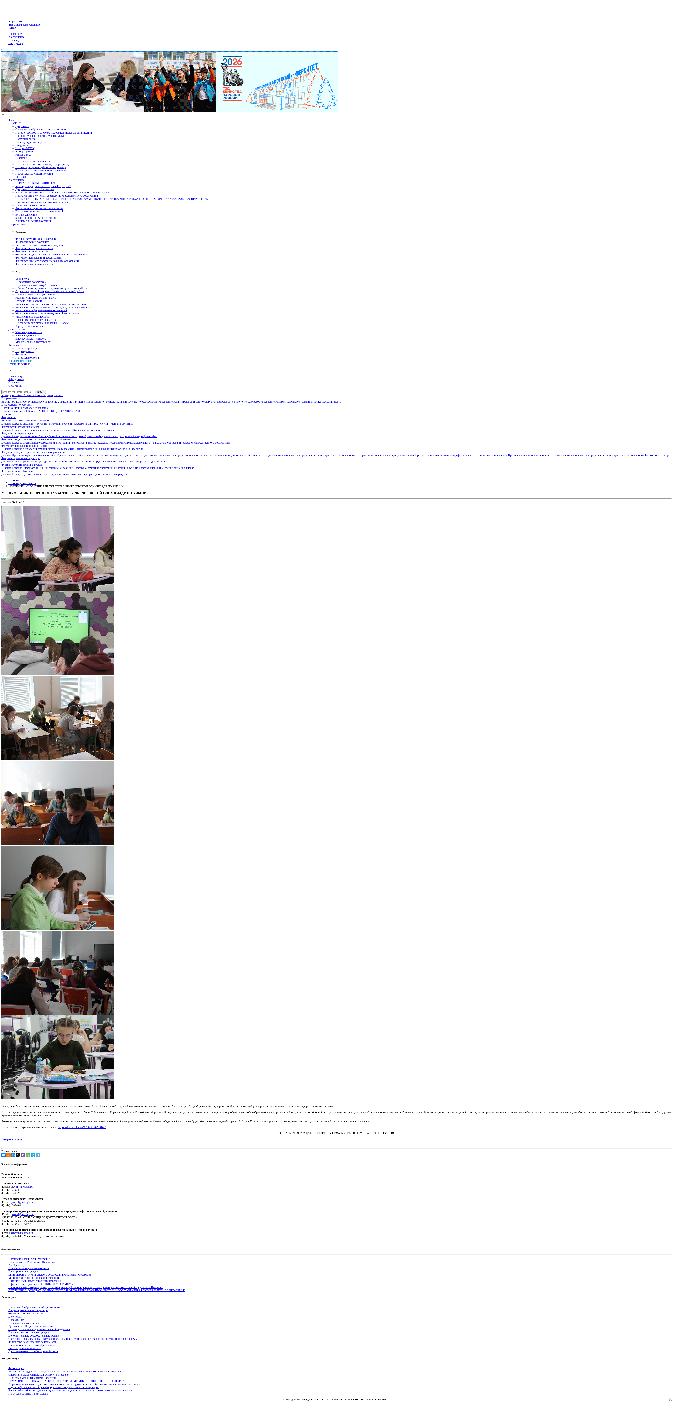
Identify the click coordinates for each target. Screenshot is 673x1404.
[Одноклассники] (8, 1155)
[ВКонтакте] (3, 1155)
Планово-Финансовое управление (37, 401)
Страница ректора (19, 363)
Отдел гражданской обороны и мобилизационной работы (49, 291)
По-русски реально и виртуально (28, 1393)
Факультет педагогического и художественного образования (51, 254)
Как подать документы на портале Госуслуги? (43, 186)
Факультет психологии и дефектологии (38, 257)
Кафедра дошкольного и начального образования (153, 442)
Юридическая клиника (29, 326)
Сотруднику (15, 43)
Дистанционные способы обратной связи (33, 1351)
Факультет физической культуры (34, 264)
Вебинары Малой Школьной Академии (32, 1377)
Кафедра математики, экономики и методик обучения (106, 467)
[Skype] (33, 1155)
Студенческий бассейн (29, 300)
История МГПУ (24, 148)
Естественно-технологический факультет (40, 245)
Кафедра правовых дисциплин (114, 436)
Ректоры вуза (23, 154)
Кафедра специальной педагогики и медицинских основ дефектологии (100, 448)
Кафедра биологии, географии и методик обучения (43, 423)
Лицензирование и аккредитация (28, 1310)
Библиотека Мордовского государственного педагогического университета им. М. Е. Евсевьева (65, 1371)
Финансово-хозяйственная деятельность (32, 1341)
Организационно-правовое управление (25, 407)
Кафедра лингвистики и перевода (93, 429)
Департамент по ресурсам (30, 281)
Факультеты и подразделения (25, 1313)
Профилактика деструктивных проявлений (41, 170)
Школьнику (15, 33)
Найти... (40, 392)
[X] (18, 1155)
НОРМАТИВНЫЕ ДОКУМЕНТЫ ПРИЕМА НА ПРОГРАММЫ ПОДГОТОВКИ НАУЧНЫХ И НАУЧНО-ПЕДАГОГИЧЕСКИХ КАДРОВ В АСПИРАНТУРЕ (111, 198)
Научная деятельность (28, 335)
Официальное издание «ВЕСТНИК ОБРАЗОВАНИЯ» (41, 1284)
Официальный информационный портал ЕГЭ (35, 1280)
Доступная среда (25, 138)
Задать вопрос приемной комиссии (36, 217)
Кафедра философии (145, 436)
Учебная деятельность (28, 332)
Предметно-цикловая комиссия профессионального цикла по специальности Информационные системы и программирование (339, 455)
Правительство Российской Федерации (31, 1261)
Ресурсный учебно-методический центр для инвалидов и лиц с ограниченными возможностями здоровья (71, 1390)
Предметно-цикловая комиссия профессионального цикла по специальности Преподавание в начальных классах (483, 455)
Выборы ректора (25, 151)
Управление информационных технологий (41, 310)
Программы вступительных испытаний (39, 211)
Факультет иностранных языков (34, 248)
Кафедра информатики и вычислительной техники (43, 467)
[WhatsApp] (28, 1155)
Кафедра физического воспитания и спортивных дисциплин (128, 461)
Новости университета (49, 395)
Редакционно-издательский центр (35, 297)
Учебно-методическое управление (35, 319)
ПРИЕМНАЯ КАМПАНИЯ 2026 (35, 183)
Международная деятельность (33, 341)
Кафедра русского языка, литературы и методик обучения (47, 474)
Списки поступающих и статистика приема (41, 201)
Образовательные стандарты (25, 1322)
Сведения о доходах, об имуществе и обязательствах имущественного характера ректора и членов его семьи (73, 1338)
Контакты (21, 176)
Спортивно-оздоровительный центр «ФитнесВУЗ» (38, 1374)
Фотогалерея (16, 1368)
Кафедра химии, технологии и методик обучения (103, 423)
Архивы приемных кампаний (33, 220)
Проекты (6, 414)
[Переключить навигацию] (2, 114)
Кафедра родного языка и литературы (104, 474)
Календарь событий (13, 395)
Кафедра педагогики (110, 442)
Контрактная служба (288, 401)
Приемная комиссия (27, 357)
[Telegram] (38, 1155)
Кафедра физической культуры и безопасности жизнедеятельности (52, 461)
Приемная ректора (26, 348)
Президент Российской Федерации (29, 1258)
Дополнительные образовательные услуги (40, 135)
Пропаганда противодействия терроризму (40, 167)
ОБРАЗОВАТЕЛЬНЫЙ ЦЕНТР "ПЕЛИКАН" (53, 411)
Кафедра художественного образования (206, 442)
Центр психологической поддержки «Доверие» (43, 322)
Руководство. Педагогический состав (30, 1326)
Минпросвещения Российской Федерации (33, 1277)
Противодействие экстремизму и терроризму (42, 164)
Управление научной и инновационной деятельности (47, 313)
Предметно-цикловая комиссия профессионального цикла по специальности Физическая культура (611, 455)
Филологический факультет (32, 241)
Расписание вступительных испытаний (39, 208)
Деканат (6, 423)
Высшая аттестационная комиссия (28, 1268)
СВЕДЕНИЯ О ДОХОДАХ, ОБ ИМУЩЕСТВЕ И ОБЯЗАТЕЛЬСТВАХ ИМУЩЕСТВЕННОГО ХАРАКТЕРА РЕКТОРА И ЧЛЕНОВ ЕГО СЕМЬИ (96, 1290)
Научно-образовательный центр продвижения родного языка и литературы (53, 1387)
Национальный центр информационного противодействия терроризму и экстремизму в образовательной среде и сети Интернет (85, 1287)
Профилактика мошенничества (34, 173)
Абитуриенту (16, 36)
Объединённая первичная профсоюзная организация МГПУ (51, 288)
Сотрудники (22, 145)
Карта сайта (15, 21)
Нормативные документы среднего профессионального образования (56, 195)
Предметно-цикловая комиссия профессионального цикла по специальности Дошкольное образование (200, 455)
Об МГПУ (14, 123)
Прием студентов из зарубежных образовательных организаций (53, 132)
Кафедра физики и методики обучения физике (166, 467)
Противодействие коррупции (33, 160)
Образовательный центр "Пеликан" (36, 285)
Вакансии (21, 157)
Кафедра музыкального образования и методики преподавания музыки (55, 442)
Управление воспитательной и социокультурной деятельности (52, 307)
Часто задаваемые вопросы (24, 1348)
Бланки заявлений (26, 214)
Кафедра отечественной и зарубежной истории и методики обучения (53, 436)
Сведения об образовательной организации (41, 129)
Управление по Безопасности (32, 316)
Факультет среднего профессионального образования (47, 260)
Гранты (30, 395)
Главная (13, 119)
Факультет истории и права (31, 251)
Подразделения (17, 224)
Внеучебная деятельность (30, 338)
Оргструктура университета (32, 142)
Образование (16, 1319)
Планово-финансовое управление (35, 294)
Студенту (14, 40)
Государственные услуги (23, 1271)
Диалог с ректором (20, 360)
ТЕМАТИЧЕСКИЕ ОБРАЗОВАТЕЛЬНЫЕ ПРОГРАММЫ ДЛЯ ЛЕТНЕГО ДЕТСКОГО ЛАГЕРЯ (67, 1380)
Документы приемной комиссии (34, 189)
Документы (22, 126)
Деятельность (16, 329)
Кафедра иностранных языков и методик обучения (42, 429)
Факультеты (22, 354)
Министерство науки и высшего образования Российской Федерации (50, 1274)
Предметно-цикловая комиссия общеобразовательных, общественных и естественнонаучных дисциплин (75, 455)
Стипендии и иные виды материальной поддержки (39, 1329)
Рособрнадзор (16, 1265)
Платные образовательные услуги (28, 1332)
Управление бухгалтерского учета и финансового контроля (50, 303)
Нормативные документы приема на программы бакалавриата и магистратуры (62, 192)
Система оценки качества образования (31, 1345)
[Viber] (23, 1155)
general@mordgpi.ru (22, 1202)
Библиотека (22, 278)
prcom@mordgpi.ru (22, 1186)
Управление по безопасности (140, 401)
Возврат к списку (11, 1139)
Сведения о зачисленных (30, 205)
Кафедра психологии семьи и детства (34, 448)
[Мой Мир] (13, 1155)
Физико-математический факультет (36, 238)
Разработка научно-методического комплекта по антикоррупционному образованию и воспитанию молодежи (74, 1384)
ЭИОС (12, 27)
